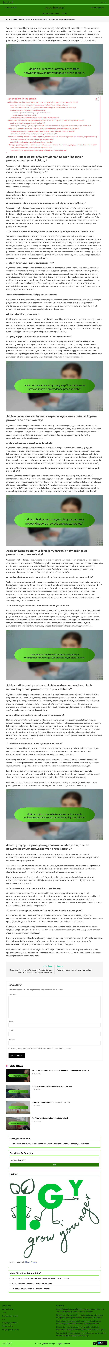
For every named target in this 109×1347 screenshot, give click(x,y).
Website (12, 1039)
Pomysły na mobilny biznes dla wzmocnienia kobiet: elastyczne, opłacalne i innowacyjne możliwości (50, 1144)
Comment (13, 994)
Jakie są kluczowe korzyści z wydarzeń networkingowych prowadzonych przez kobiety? (42, 102)
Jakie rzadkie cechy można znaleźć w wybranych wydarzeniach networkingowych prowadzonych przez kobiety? (52, 137)
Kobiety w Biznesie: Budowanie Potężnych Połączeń (52, 1086)
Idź (54, 1165)
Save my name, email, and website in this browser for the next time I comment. (41, 1049)
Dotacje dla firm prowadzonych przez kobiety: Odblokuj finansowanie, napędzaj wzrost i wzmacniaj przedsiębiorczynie (80, 1328)
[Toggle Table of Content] (95, 99)
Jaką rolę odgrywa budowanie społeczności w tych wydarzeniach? (34, 117)
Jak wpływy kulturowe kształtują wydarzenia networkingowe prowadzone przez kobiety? (42, 131)
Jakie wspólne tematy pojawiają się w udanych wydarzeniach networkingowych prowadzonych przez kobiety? (50, 126)
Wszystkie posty (97, 7)
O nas (64, 13)
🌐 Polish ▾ (102, 1343)
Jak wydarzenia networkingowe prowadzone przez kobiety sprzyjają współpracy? (40, 105)
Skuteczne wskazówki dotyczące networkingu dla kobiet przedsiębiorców (60, 1070)
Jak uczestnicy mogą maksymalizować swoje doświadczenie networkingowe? (38, 150)
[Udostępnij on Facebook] (94, 1344)
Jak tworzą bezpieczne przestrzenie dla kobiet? (27, 123)
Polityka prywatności (10, 1323)
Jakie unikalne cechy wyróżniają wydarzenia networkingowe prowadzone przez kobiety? (43, 128)
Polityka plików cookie (10, 1329)
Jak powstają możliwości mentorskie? (25, 115)
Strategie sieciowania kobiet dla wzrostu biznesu (51, 1102)
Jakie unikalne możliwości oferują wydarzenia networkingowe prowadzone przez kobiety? (43, 108)
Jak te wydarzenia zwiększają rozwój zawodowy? (28, 110)
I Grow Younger (31, 1262)
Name (11, 1021)
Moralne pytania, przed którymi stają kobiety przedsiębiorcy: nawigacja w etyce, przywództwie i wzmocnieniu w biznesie (79, 1316)
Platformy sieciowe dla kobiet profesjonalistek (50, 1118)
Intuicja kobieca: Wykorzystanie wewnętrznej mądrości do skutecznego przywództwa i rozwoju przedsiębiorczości (78, 1322)
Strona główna (10, 7)
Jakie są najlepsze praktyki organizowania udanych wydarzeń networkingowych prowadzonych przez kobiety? (52, 145)
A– (10, 2)
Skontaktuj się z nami (50, 13)
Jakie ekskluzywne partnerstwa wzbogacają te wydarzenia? (31, 139)
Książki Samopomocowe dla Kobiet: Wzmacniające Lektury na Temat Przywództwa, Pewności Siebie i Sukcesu (80, 1310)
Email (11, 1030)
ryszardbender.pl (54, 7)
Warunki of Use (7, 1326)
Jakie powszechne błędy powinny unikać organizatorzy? (31, 147)
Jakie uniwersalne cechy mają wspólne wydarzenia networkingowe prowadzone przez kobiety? (45, 120)
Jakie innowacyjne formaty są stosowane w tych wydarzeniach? (33, 134)
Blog (3, 1319)
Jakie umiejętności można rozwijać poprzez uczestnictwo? (32, 113)
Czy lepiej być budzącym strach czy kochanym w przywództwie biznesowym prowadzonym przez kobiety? (80, 1334)
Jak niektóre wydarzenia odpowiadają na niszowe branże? (31, 142)
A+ (5, 2)
